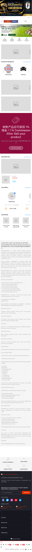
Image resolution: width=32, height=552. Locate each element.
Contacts (3, 517)
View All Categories (27, 61)
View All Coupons (16, 148)
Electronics (8, 74)
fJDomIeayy (12, 201)
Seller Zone (4, 527)
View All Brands (28, 214)
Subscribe (26, 492)
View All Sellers (28, 187)
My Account (4, 522)
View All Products (27, 156)
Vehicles (23, 74)
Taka (29, 17)
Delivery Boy (4, 532)
